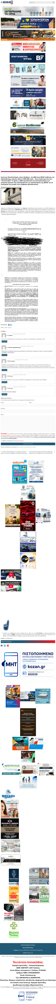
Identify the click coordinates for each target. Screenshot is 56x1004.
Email (30, 402)
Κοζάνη (9, 327)
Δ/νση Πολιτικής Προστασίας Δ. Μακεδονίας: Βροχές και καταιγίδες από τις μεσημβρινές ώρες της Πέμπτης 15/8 (40, 452)
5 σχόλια (20, 186)
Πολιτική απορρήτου (6, 435)
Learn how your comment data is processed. (26, 447)
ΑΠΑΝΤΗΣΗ (4, 341)
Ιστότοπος (3, 408)
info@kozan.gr (28, 952)
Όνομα (2, 402)
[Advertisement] (28, 607)
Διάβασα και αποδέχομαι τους (13, 440)
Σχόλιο (2, 414)
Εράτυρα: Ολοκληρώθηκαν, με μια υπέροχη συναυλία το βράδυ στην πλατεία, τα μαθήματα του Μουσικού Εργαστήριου (14, 452)
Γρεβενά (6, 327)
